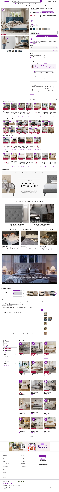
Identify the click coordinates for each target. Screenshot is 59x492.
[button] (15, 21)
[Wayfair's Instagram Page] (7, 483)
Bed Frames (5, 344)
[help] (57, 490)
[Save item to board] (27, 9)
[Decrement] (31, 36)
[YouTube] (11, 483)
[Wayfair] (6, 1)
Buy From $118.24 (35, 21)
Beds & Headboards (6, 341)
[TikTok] (9, 483)
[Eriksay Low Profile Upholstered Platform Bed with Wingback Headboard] (52, 156)
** (48, 41)
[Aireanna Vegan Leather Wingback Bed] (37, 404)
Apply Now (34, 43)
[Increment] (35, 36)
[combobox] (26, 1)
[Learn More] (44, 16)
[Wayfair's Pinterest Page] (5, 483)
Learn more (45, 63)
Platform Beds (5, 345)
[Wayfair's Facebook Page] (3, 483)
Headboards (5, 343)
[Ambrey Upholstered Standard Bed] (37, 385)
